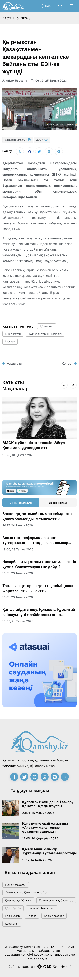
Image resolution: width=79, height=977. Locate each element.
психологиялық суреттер (56, 900)
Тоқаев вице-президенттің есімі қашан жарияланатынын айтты (38, 588)
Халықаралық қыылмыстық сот (26, 892)
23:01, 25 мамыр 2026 (38, 812)
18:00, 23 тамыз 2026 (17, 549)
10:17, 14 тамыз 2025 (37, 860)
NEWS (25, 18)
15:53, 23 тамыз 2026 (17, 621)
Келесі (67, 363)
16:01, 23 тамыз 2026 (17, 597)
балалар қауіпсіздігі (41, 908)
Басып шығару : (16, 139)
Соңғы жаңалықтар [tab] (21, 502)
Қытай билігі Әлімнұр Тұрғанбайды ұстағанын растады (49, 851)
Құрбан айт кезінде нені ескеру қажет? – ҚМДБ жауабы (47, 804)
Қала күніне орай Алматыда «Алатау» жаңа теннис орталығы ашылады (45, 827)
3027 (40, 139)
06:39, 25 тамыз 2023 (51, 80)
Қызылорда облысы (18, 900)
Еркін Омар (12, 915)
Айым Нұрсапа (16, 80)
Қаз (48, 6)
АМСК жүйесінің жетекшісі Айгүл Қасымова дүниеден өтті (33, 445)
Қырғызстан (13, 333)
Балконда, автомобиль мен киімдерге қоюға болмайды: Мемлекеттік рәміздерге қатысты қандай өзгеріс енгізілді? (37, 516)
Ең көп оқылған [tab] (58, 502)
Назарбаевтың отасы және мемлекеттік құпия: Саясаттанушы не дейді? (39, 564)
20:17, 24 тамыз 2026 (17, 525)
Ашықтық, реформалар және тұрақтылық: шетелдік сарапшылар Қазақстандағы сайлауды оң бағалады (37, 540)
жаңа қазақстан (15, 884)
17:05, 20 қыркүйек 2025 (40, 838)
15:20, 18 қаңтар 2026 (18, 455)
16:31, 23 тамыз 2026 (17, 573)
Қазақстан (46, 326)
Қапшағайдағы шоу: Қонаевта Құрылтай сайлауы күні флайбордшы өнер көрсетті (38, 612)
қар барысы (13, 908)
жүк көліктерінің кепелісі (45, 333)
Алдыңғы (14, 363)
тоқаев (31, 915)
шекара (10, 341)
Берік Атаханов (54, 915)
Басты (8, 18)
